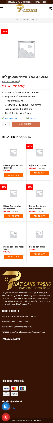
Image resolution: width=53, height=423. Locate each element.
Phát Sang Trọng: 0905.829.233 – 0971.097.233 (27, 2)
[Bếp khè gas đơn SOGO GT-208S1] (13, 153)
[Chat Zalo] (38, 118)
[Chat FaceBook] (14, 118)
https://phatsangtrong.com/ (20, 327)
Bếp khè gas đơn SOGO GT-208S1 (13, 166)
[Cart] (50, 8)
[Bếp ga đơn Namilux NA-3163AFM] (13, 193)
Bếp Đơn (34, 19)
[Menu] (1, 8)
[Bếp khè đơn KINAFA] (39, 153)
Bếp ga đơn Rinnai (37, 247)
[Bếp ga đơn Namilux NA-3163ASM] (39, 193)
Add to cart (26, 124)
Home (18, 19)
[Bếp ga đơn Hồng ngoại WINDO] (13, 234)
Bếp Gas (26, 19)
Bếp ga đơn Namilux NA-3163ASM (37, 207)
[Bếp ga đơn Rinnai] (39, 234)
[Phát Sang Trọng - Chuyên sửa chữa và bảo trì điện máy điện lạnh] (26, 8)
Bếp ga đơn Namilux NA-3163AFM (12, 207)
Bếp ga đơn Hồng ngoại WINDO (13, 248)
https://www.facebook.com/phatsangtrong (27, 332)
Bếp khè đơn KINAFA (38, 165)
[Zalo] (13, 408)
